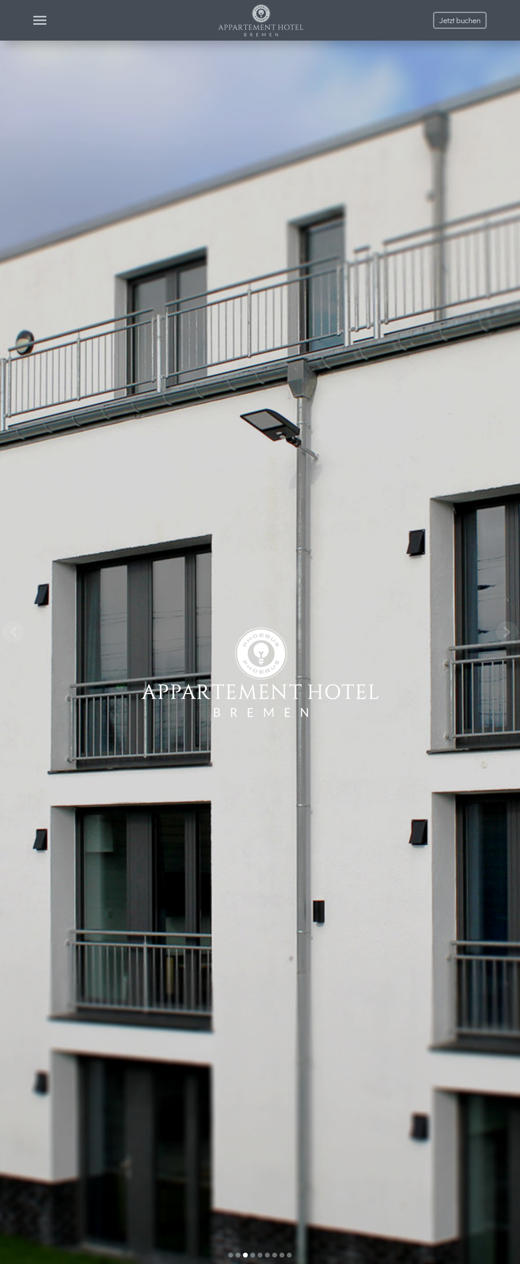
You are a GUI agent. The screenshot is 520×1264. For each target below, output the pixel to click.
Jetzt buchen (460, 20)
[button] (13, 632)
